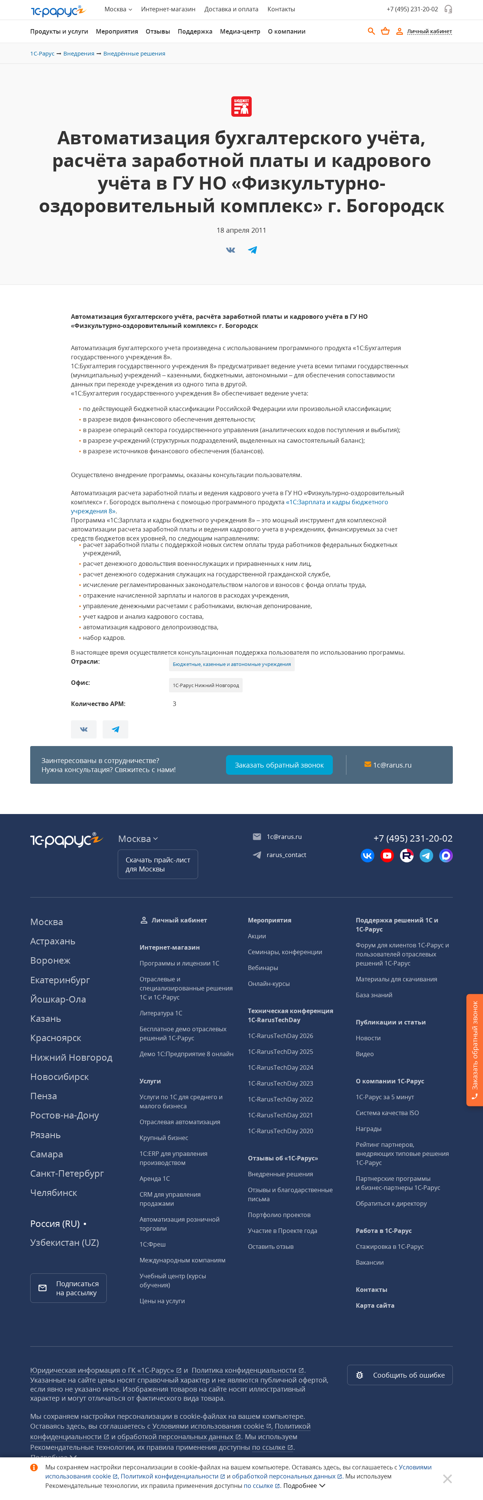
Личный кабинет (179, 920)
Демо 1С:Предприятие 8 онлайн (187, 1054)
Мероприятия (117, 31)
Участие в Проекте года (282, 1231)
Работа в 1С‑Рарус (384, 1231)
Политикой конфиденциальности (170, 1476)
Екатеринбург (60, 979)
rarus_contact (286, 855)
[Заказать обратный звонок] (448, 9)
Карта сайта (375, 1305)
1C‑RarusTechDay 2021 (280, 1115)
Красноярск (55, 1037)
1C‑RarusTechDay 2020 (280, 1131)
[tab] (59, 31)
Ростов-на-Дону (64, 1115)
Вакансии (370, 1262)
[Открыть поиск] (371, 31)
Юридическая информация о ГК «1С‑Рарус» (103, 1370)
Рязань (45, 1134)
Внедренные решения (280, 1174)
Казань (45, 1018)
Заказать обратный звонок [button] (279, 764)
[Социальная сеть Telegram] (426, 855)
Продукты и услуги (59, 31)
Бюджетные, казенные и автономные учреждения (232, 664)
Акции (257, 936)
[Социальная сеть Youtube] (387, 855)
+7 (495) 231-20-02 (412, 9)
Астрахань (52, 941)
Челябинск (53, 1192)
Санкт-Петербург (67, 1173)
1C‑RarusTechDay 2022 (280, 1099)
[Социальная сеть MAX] (446, 855)
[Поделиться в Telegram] (252, 252)
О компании (287, 31)
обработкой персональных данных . (288, 1476)
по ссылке (269, 1447)
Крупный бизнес (164, 1138)
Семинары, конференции (285, 952)
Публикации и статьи (391, 1022)
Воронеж (50, 960)
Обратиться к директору (391, 1203)
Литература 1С (161, 1013)
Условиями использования (212, 1425)
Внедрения (78, 53)
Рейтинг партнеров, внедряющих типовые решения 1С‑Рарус (402, 1153)
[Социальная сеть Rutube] (407, 855)
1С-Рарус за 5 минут (385, 1097)
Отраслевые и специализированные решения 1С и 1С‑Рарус (186, 988)
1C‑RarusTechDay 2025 (280, 1051)
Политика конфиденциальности (245, 1370)
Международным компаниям (183, 1260)
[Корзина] (385, 31)
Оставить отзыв (271, 1246)
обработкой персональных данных (176, 1436)
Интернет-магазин (168, 9)
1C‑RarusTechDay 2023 (280, 1083)
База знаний (374, 995)
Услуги (150, 1081)
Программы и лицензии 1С (179, 963)
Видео (365, 1054)
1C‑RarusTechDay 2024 (280, 1067)
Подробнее (300, 1485)
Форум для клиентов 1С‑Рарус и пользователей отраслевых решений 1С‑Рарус (402, 954)
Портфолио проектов (279, 1215)
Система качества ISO (387, 1113)
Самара (46, 1154)
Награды (368, 1129)
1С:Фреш (153, 1244)
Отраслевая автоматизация (180, 1122)
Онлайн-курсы (269, 983)
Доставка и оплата (231, 9)
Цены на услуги (162, 1301)
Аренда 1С (155, 1178)
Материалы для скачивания (396, 979)
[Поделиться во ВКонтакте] (231, 252)
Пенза (43, 1095)
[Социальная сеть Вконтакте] (367, 855)
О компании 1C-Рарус (390, 1081)
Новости (368, 1038)
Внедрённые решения (134, 53)
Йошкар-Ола (58, 999)
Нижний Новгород (71, 1057)
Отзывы (158, 31)
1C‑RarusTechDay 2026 (280, 1036)
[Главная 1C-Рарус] (59, 11)
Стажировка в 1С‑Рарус (390, 1246)
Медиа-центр (240, 31)
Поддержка (195, 31)
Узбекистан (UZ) (64, 1242)
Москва (46, 921)
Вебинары (263, 968)
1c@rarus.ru (392, 764)
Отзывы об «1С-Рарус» (283, 1158)
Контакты (281, 9)
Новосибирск (59, 1076)
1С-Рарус (42, 53)
